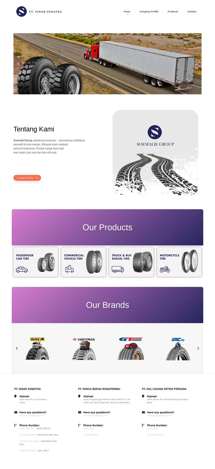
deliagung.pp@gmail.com (159, 415)
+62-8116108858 (27, 435)
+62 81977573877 (155, 435)
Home (127, 11)
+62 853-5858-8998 (28, 441)
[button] (18, 63)
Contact (192, 11)
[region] (107, 63)
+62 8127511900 (90, 435)
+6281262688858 (27, 450)
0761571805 (88, 428)
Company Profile (148, 11)
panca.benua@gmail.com (95, 415)
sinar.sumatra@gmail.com (31, 415)
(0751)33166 (152, 428)
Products (173, 11)
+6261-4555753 (26, 428)
